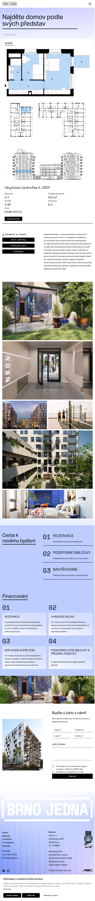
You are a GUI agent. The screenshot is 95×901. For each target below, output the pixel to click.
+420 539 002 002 (9, 854)
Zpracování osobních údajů (60, 858)
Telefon (79, 736)
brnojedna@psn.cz (10, 858)
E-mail (57, 736)
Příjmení (79, 730)
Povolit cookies (12, 895)
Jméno (58, 730)
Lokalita (7, 839)
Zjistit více (7, 889)
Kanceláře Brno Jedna (58, 855)
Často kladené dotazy (58, 865)
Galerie (6, 835)
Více (81, 769)
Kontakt (6, 845)
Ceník (5, 832)
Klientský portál (55, 851)
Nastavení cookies (51, 895)
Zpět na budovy (11, 34)
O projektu (8, 842)
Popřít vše (31, 895)
